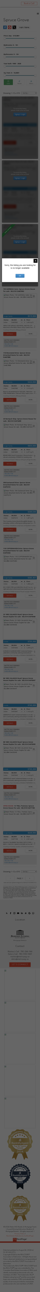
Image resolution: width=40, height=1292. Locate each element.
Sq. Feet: (11, 73)
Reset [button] (20, 82)
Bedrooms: (11, 45)
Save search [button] (8, 82)
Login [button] (24, 27)
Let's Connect (20, 965)
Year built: (12, 64)
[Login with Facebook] (5, 29)
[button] (7, 913)
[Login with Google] (9, 29)
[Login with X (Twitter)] (14, 29)
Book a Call (29, 3)
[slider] (5, 38)
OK (20, 276)
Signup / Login (20, 114)
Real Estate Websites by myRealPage (20, 1236)
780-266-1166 (8, 152)
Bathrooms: (11, 54)
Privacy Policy (19, 1234)
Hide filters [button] (31, 82)
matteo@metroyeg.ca (11, 154)
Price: (12, 36)
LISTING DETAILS (9, 143)
